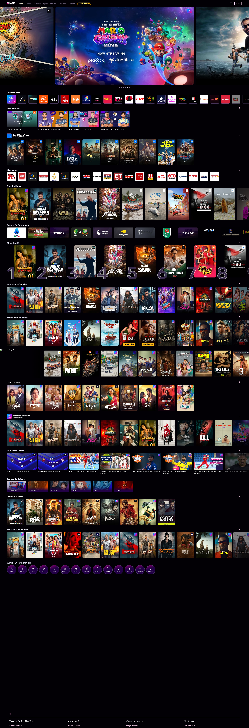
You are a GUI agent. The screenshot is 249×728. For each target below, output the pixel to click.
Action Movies (74, 725)
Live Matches (189, 725)
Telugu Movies (132, 725)
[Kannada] (34, 574)
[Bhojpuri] (130, 574)
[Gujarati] (109, 574)
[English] (23, 574)
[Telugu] (55, 574)
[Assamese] (141, 574)
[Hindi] (12, 574)
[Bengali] (87, 574)
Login (238, 3)
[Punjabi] (98, 574)
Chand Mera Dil (16, 725)
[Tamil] (44, 574)
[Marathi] (76, 574)
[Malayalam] (66, 574)
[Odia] (119, 574)
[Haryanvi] (151, 574)
